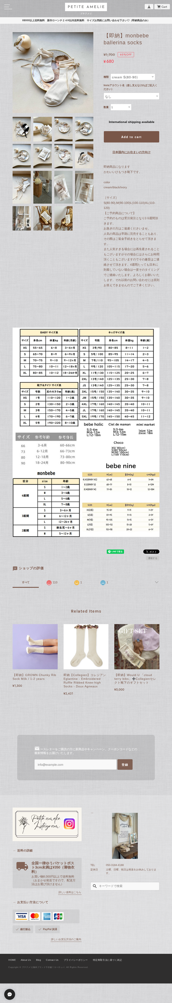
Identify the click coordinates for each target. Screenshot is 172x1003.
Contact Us (52, 960)
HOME (12, 960)
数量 (106, 107)
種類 (106, 76)
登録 (125, 764)
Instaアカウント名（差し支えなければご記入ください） (130, 87)
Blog (38, 960)
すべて (26, 582)
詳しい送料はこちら (70, 892)
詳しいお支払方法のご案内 (66, 939)
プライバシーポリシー (76, 960)
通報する (152, 558)
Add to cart (131, 137)
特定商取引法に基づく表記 (107, 960)
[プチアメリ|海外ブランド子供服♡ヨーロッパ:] (124, 836)
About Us (26, 960)
